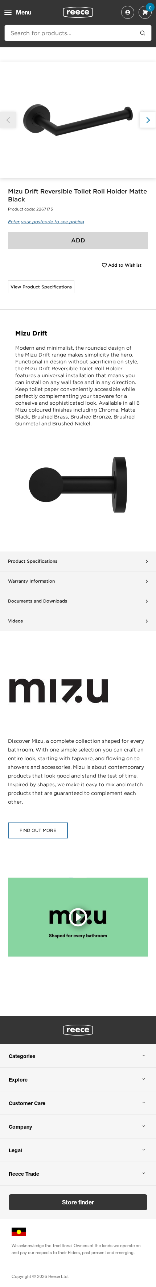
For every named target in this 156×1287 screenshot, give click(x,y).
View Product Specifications (41, 287)
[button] (148, 120)
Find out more (38, 830)
